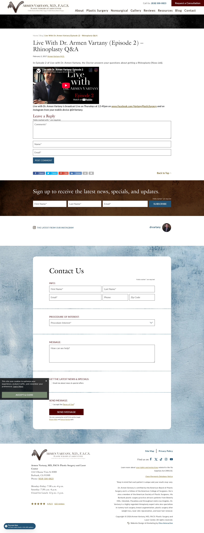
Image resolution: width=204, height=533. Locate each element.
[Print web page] (85, 173)
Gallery (136, 10)
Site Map (149, 450)
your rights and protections (147, 467)
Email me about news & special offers (68, 383)
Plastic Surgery (97, 10)
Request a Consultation (187, 3)
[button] (64, 173)
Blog (178, 10)
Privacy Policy (53, 419)
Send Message (66, 412)
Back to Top (163, 173)
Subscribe (160, 203)
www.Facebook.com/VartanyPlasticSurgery (134, 106)
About (79, 10)
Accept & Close (24, 394)
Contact (190, 10)
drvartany (155, 227)
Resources (165, 10)
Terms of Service (65, 419)
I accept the (58, 404)
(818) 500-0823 (45, 478)
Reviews (149, 10)
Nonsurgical (119, 10)
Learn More (18, 386)
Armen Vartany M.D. (55, 56)
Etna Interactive (166, 523)
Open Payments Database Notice (159, 476)
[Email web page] (91, 173)
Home (35, 35)
